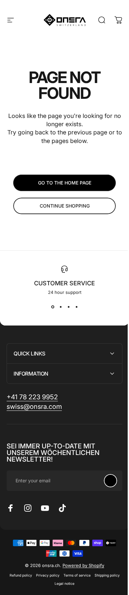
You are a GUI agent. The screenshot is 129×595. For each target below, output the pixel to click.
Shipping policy (104, 575)
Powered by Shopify (81, 565)
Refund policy (18, 575)
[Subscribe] (105, 480)
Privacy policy (45, 575)
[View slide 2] (60, 307)
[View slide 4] (76, 307)
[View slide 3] (68, 307)
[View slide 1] (53, 307)
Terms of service (74, 575)
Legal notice (62, 583)
